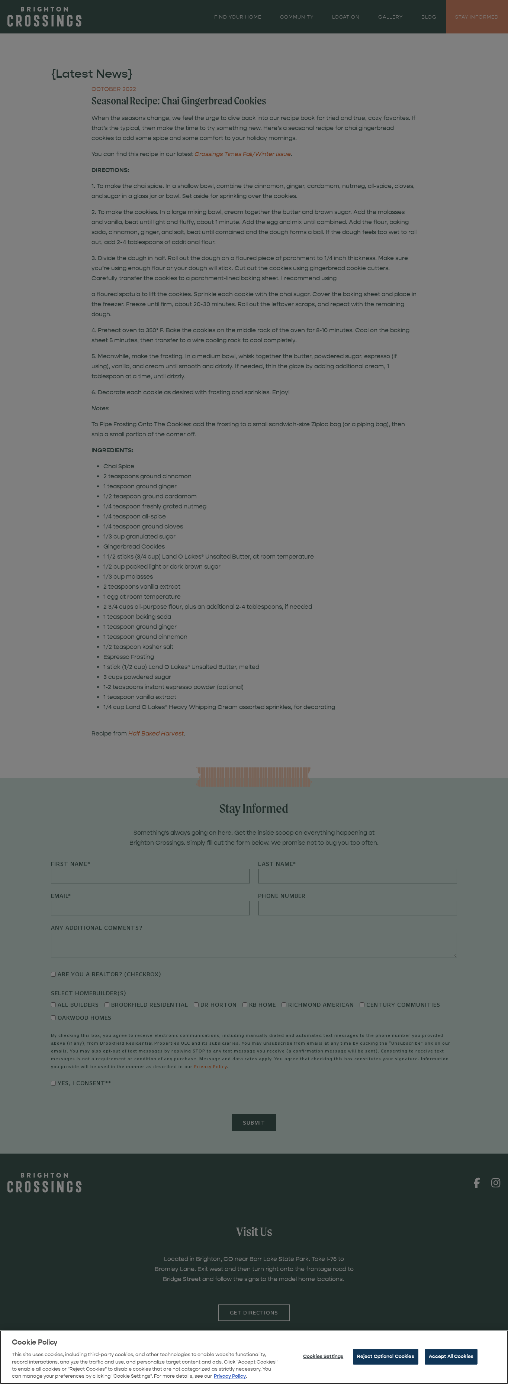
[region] (254, 1357)
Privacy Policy (230, 1376)
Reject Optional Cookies (385, 1356)
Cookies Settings (323, 1356)
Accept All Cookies (451, 1356)
